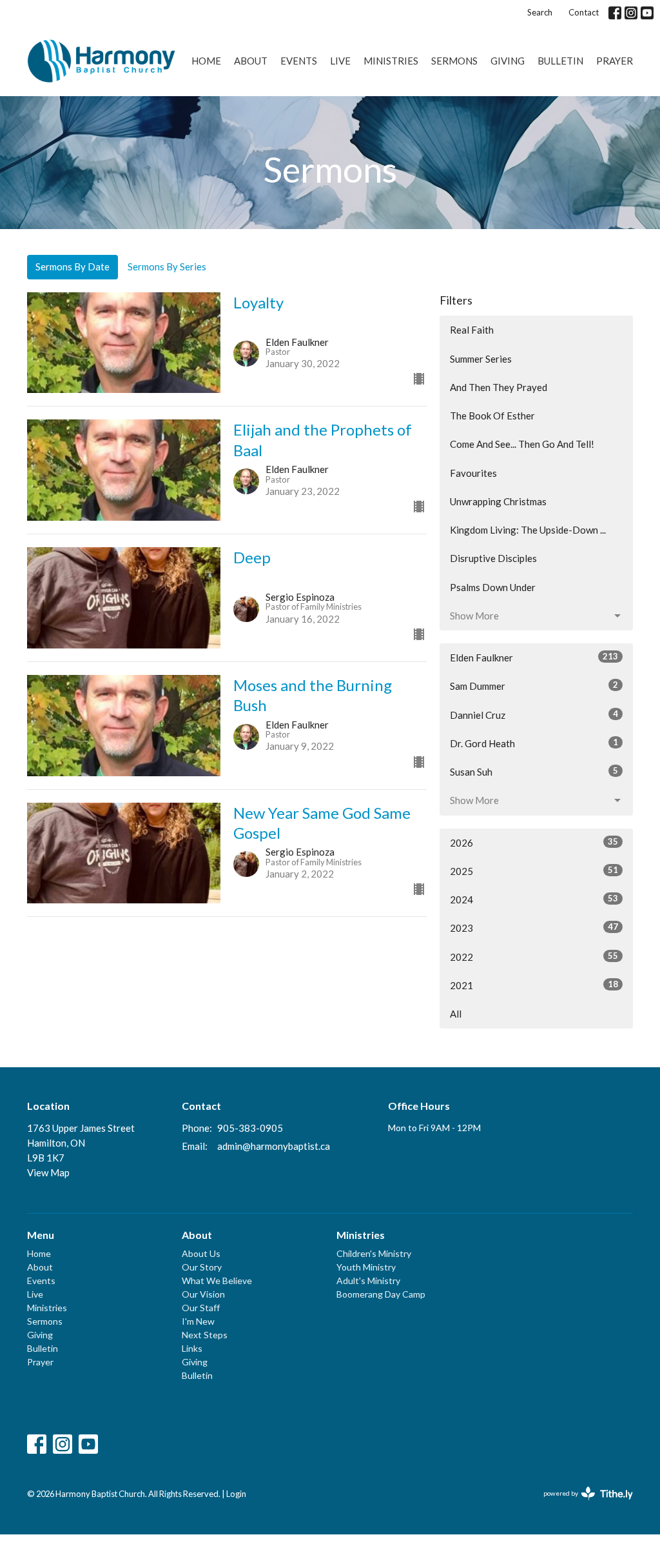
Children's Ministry (373, 1253)
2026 (534, 842)
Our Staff (201, 1307)
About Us (201, 1253)
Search (539, 12)
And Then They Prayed (498, 387)
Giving (507, 60)
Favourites (473, 473)
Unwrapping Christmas (498, 501)
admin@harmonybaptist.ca (273, 1146)
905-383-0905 (250, 1128)
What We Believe (217, 1280)
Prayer (614, 60)
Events (298, 60)
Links (192, 1348)
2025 (534, 871)
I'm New (198, 1321)
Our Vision (203, 1294)
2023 (534, 927)
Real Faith (472, 330)
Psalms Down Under (493, 587)
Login (236, 1494)
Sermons (454, 60)
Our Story (202, 1266)
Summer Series (481, 359)
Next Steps (205, 1334)
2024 (534, 899)
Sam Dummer (534, 685)
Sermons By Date (72, 266)
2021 (534, 985)
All (455, 1014)
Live (340, 60)
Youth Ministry (366, 1266)
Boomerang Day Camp (380, 1294)
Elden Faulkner (534, 657)
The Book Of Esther (492, 415)
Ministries (391, 60)
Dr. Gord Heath (534, 743)
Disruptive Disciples (493, 558)
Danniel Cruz (534, 714)
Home (206, 60)
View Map (48, 1172)
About (250, 60)
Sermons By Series (167, 266)
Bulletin (560, 60)
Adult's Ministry (368, 1280)
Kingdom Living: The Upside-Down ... (528, 530)
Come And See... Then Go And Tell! (522, 444)
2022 (534, 956)
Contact (583, 12)
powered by (581, 1504)
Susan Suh (534, 771)
